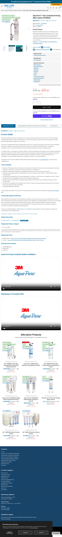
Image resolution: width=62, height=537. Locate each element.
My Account (4, 473)
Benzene (36, 69)
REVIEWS (54, 126)
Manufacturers (5, 463)
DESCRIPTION (8, 126)
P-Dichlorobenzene (39, 76)
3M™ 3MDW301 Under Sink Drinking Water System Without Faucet (50, 365)
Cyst (4, 380)
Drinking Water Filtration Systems (10, 458)
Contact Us (4, 489)
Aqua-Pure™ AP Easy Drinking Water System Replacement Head (28, 238)
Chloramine (6, 348)
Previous (2, 29)
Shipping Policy (5, 476)
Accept (25, 532)
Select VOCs (37, 80)
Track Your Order (5, 474)
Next (29, 29)
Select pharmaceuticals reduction (11, 17)
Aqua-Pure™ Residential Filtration (10, 453)
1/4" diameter (37, 60)
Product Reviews (5, 481)
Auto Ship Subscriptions (7, 479)
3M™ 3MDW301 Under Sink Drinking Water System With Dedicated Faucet (11, 365)
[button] (36, 20)
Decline (41, 532)
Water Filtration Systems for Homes (13, 10)
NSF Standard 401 (22, 209)
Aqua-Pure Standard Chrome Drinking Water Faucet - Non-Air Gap (25, 240)
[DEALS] (53, 8)
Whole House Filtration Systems (9, 457)
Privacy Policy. (34, 528)
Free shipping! (6, 21)
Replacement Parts (6, 462)
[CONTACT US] (56, 8)
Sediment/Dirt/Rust (39, 78)
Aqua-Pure (40, 25)
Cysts (35, 73)
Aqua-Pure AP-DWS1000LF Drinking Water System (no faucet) (31, 399)
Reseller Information (6, 483)
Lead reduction (6, 19)
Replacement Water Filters (8, 460)
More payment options (47, 119)
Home (2, 10)
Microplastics (37, 64)
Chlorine (36, 71)
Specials (3, 465)
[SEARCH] (48, 8)
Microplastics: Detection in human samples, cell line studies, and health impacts (20, 213)
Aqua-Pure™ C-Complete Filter (11, 220)
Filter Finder (4, 484)
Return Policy (4, 478)
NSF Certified (46, 47)
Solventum (44, 23)
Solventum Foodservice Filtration (10, 455)
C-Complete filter (43, 159)
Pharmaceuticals (38, 66)
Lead (35, 74)
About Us (3, 488)
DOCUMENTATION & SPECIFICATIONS (32, 126)
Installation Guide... (38, 43)
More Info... (36, 41)
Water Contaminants (7, 486)
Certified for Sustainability (42, 49)
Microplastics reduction (8, 15)
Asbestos (36, 68)
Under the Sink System (40, 55)
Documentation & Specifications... (48, 41)
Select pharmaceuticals (9, 344)
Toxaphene (37, 81)
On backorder (26, 342)
